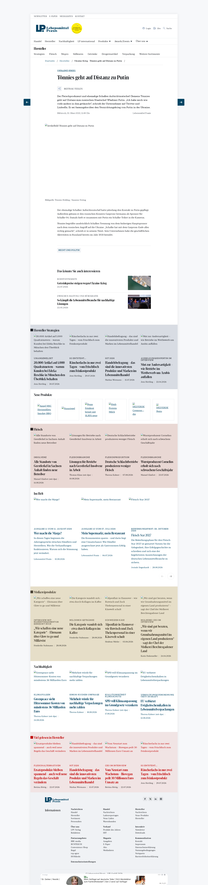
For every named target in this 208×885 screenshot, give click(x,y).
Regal (73, 850)
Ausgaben (107, 841)
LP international (86, 41)
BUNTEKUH (76, 844)
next (170, 576)
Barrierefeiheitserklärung (146, 856)
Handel (37, 41)
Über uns (140, 41)
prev (162, 576)
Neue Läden (108, 818)
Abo (105, 847)
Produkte (103, 41)
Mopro (64, 53)
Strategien (39, 53)
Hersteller (50, 41)
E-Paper (53, 16)
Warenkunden (109, 821)
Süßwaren (78, 53)
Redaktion (75, 833)
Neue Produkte (142, 815)
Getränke (92, 53)
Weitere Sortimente (149, 53)
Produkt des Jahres (111, 830)
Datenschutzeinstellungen (83, 862)
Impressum (140, 844)
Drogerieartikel (110, 53)
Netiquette (140, 853)
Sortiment (75, 818)
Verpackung (128, 53)
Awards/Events (122, 41)
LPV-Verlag (76, 830)
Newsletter (40, 16)
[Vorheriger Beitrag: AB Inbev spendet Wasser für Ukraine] (27, 102)
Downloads (140, 833)
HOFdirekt (75, 856)
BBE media (76, 841)
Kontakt (79, 16)
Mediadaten (66, 16)
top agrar (75, 853)
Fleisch (53, 53)
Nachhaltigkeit (66, 41)
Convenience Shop (79, 847)
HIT (105, 833)
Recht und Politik (69, 250)
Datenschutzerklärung (145, 847)
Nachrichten (109, 812)
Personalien (76, 821)
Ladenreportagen (110, 815)
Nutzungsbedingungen (145, 850)
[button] (70, 88)
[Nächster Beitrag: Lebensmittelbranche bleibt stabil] (181, 102)
